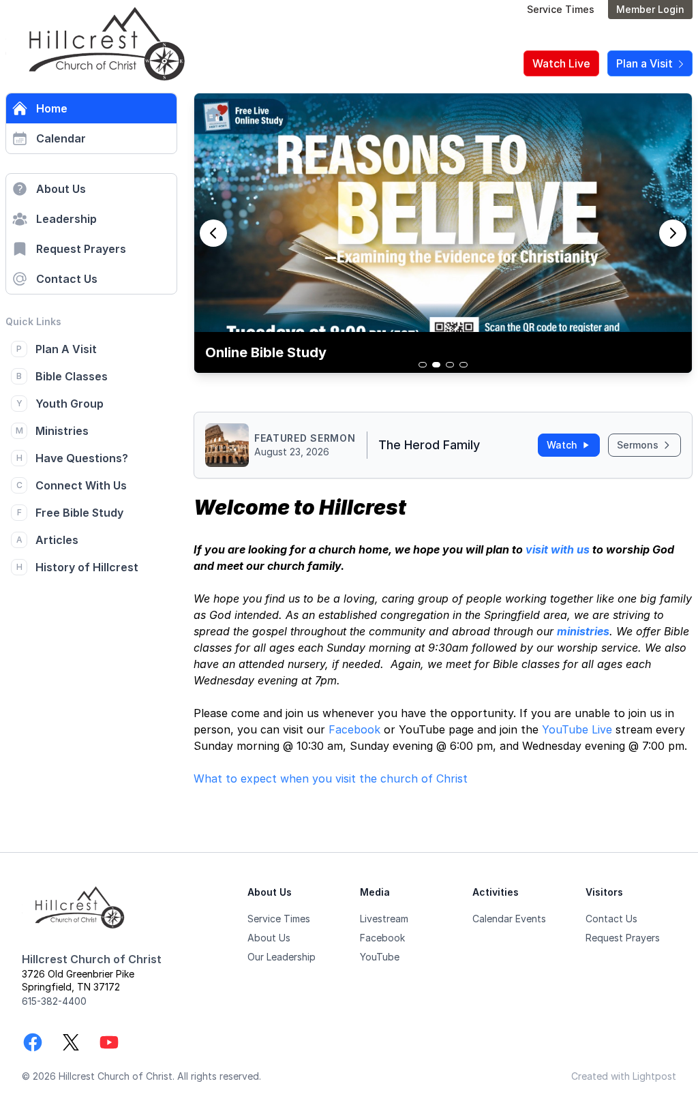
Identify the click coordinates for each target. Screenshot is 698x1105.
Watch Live (561, 63)
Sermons (637, 445)
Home (51, 108)
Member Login (650, 9)
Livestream (384, 918)
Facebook (354, 729)
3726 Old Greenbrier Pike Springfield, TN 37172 (78, 980)
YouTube (379, 957)
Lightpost (654, 1076)
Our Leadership (281, 957)
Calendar (61, 138)
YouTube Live (577, 729)
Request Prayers (81, 249)
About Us (61, 189)
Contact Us (66, 279)
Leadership (66, 219)
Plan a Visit (646, 63)
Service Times (560, 9)
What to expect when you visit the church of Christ (331, 778)
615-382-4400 (54, 1001)
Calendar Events (509, 918)
